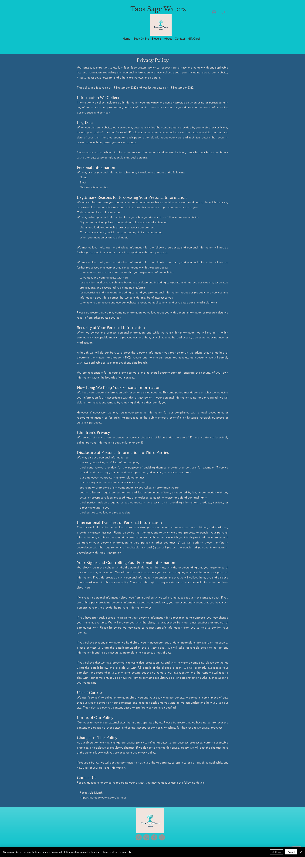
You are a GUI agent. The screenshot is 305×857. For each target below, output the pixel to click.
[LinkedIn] (162, 837)
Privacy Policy (125, 852)
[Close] (301, 851)
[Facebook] (154, 837)
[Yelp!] (146, 837)
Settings (276, 852)
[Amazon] (139, 837)
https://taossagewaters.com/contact (103, 797)
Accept (291, 852)
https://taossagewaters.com (94, 77)
